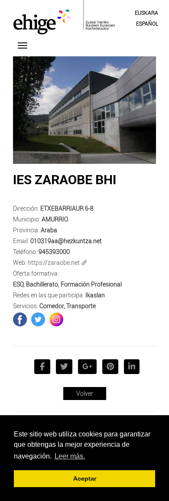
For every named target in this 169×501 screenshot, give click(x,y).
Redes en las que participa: (48, 295)
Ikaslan (95, 295)
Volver (84, 393)
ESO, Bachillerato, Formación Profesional (67, 284)
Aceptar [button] (84, 478)
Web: (19, 262)
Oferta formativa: (36, 273)
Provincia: (26, 230)
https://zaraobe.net (54, 262)
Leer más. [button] (70, 456)
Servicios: (25, 306)
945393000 (54, 251)
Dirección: (26, 208)
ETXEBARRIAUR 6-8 (67, 208)
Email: (21, 241)
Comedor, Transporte (67, 306)
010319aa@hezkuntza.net (66, 241)
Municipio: (26, 219)
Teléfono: (25, 251)
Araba (49, 230)
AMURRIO (55, 219)
